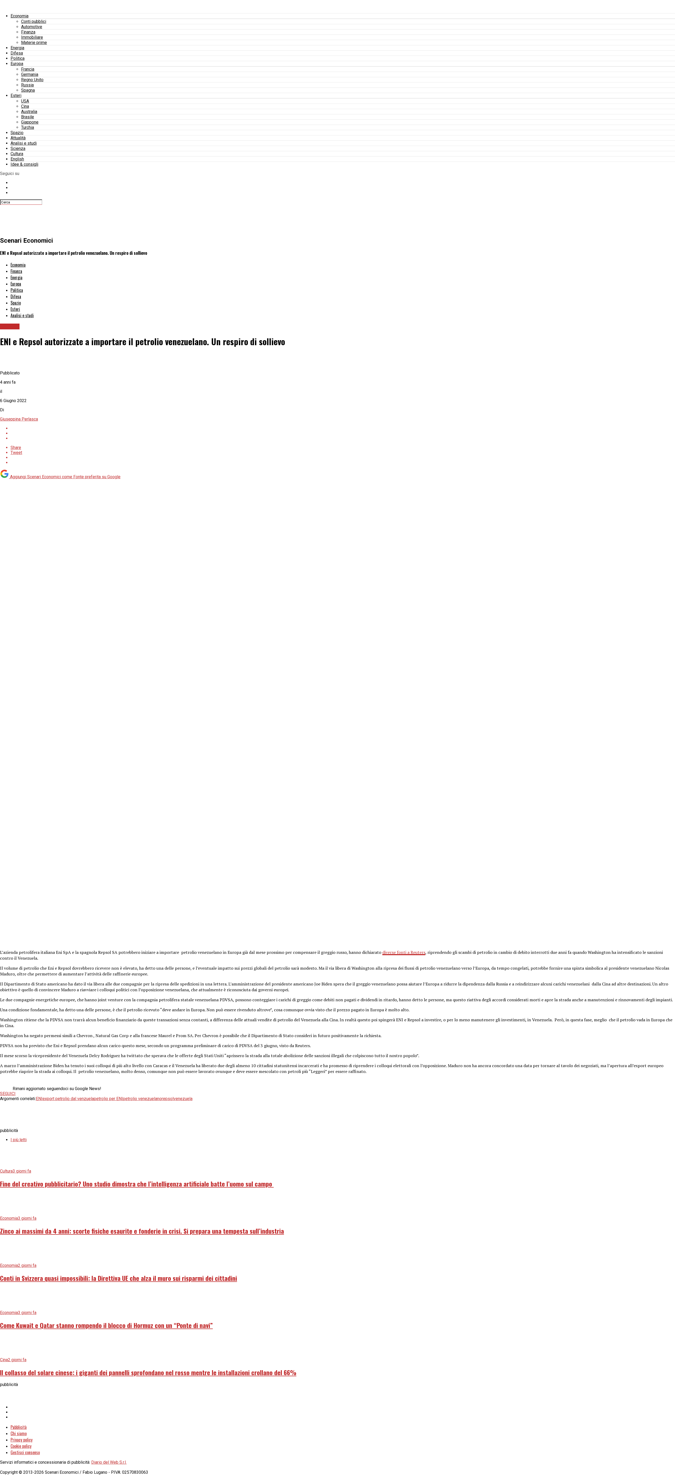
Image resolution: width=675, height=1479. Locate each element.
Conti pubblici (33, 21)
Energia (17, 47)
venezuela (182, 1098)
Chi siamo (19, 1433)
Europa (17, 63)
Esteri (16, 95)
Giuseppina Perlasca (19, 419)
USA (25, 101)
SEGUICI (8, 1093)
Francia (27, 69)
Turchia (27, 127)
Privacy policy (21, 1440)
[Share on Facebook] (343, 428)
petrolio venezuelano (142, 1098)
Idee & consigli (24, 164)
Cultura (17, 153)
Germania (29, 74)
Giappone (29, 122)
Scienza (18, 148)
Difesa (17, 53)
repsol (167, 1098)
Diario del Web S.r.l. (109, 1462)
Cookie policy (21, 1446)
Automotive (31, 26)
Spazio (17, 132)
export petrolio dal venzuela (68, 1098)
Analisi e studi (24, 143)
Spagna (28, 90)
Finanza (28, 32)
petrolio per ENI (108, 1098)
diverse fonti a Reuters (403, 952)
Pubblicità (19, 1427)
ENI (39, 1098)
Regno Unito (32, 79)
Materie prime (34, 42)
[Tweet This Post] (343, 433)
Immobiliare (32, 37)
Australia (29, 111)
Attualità (18, 137)
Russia (27, 84)
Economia (19, 15)
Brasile (27, 116)
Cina (25, 106)
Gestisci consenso (25, 1452)
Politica (18, 58)
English (17, 159)
